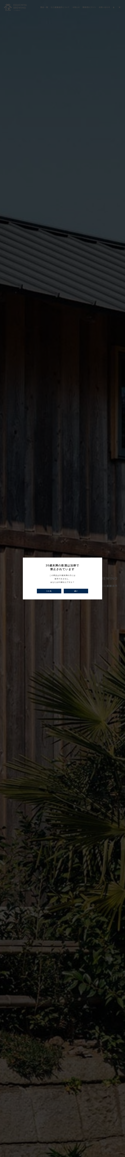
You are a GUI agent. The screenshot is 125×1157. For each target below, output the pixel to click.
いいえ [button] (49, 591)
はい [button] (76, 591)
